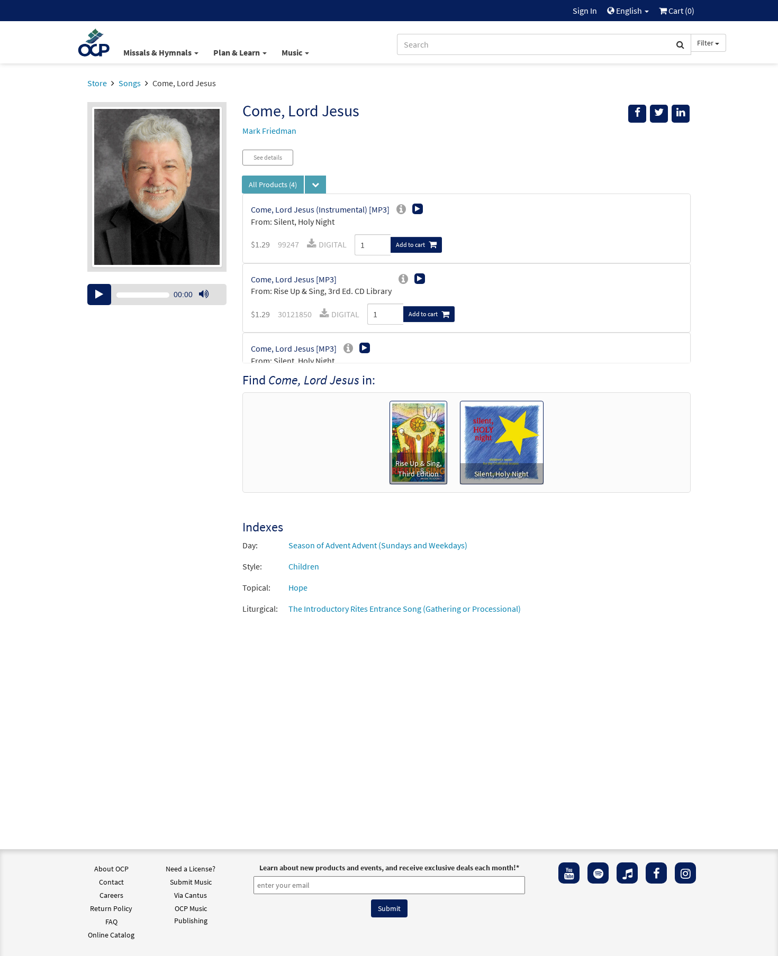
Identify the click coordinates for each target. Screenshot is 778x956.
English (629, 10)
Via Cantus (190, 895)
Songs (130, 83)
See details (268, 157)
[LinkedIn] (681, 114)
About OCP (111, 869)
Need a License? (190, 869)
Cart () (680, 10)
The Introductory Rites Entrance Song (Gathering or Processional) (404, 608)
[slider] (209, 304)
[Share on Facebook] (637, 114)
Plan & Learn (237, 52)
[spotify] (598, 873)
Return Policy (111, 908)
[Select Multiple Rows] (315, 185)
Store (97, 83)
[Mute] (204, 294)
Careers (111, 895)
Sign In (585, 10)
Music (293, 52)
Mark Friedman (269, 130)
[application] (157, 294)
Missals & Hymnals (158, 52)
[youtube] (569, 873)
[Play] (99, 294)
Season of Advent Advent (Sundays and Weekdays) (377, 545)
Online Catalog (111, 935)
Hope (297, 587)
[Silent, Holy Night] (502, 441)
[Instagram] (685, 873)
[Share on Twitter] (659, 114)
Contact (111, 882)
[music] (627, 873)
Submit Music (191, 882)
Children (303, 566)
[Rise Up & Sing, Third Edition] (418, 441)
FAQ (111, 921)
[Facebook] (656, 873)
